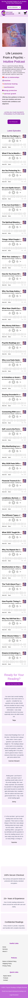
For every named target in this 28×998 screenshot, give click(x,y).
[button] (19, 13)
